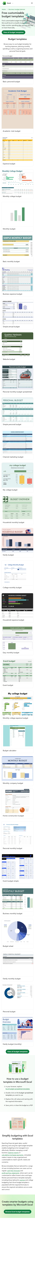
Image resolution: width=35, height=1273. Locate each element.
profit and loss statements (10, 1173)
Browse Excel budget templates (17, 1212)
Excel (9, 3)
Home (4, 9)
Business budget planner (17, 9)
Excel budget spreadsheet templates (18, 1089)
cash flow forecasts (13, 1171)
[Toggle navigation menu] (31, 3)
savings (22, 1180)
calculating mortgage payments (12, 1155)
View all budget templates (13, 32)
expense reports (13, 1153)
